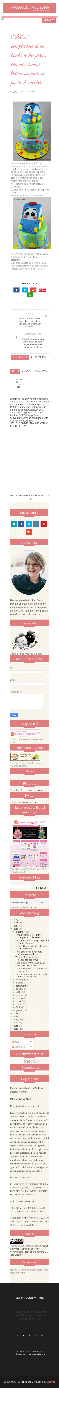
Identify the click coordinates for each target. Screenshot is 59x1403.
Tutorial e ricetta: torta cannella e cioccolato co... (31, 969)
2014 (16, 1016)
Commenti (19, 1047)
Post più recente (18, 495)
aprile (19, 1001)
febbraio (20, 1007)
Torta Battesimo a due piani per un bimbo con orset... (32, 941)
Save (44, 290)
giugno (20, 995)
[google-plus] (28, 531)
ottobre (20, 983)
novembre (21, 979)
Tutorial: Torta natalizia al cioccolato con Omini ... (28, 958)
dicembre (21, 932)
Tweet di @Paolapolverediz (23, 802)
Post (16, 1042)
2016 (16, 929)
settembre (21, 986)
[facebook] (21, 524)
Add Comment (28, 91)
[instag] (36, 524)
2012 (16, 1022)
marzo (19, 1004)
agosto (19, 989)
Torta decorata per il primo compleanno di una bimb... (29, 936)
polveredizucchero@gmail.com (29, 1354)
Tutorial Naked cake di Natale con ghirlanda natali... (31, 947)
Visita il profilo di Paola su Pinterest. (27, 790)
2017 (16, 926)
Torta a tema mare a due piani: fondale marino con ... (30, 964)
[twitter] (29, 524)
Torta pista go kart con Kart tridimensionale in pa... (28, 953)
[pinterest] (44, 524)
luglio (19, 992)
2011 (15, 1026)
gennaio (20, 1010)
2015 (16, 1013)
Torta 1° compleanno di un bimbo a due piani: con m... (31, 975)
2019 (16, 919)
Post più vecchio (41, 495)
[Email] (14, 524)
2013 (16, 1019)
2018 (16, 922)
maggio (20, 998)
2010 (16, 1029)
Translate (32, 907)
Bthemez (51, 1382)
